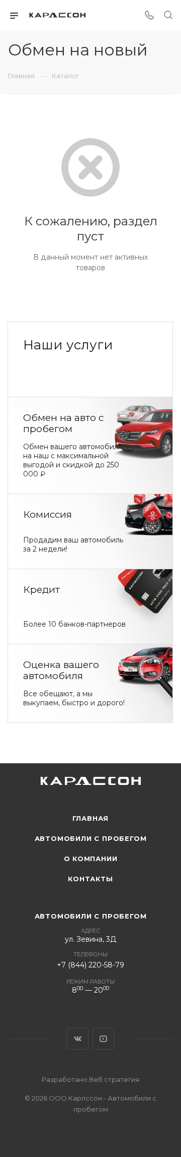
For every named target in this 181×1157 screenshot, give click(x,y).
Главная (90, 818)
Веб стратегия (114, 1079)
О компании (91, 859)
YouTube (103, 1039)
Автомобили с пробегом (91, 838)
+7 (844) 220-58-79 (90, 964)
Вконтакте (77, 1039)
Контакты (90, 879)
